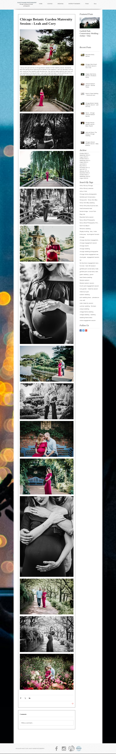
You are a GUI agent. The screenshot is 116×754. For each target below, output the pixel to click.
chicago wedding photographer (89, 251)
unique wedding (84, 309)
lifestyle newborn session (87, 283)
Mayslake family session (87, 217)
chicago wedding (85, 248)
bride (95, 231)
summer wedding (85, 306)
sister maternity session (86, 303)
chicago (82, 237)
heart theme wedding (86, 277)
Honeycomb (83, 200)
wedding (93, 314)
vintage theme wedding (86, 312)
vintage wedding (84, 314)
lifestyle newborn (84, 280)
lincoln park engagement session (89, 286)
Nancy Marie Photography (87, 220)
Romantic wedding (85, 228)
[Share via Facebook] (21, 698)
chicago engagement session (88, 243)
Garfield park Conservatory (87, 197)
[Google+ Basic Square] (86, 330)
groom (91, 274)
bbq (91, 231)
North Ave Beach (84, 226)
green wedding (84, 274)
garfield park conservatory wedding (90, 271)
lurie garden (83, 289)
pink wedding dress (85, 297)
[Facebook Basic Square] (81, 330)
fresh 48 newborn (91, 266)
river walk (82, 300)
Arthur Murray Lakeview (86, 188)
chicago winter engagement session (90, 254)
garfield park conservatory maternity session (90, 269)
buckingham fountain (93, 234)
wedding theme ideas (86, 317)
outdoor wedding (85, 294)
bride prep (83, 234)
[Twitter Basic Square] (83, 330)
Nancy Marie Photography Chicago (90, 223)
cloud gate (83, 257)
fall (80, 260)
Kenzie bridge (84, 211)
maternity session (93, 289)
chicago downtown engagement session (90, 240)
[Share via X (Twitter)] (25, 698)
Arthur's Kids (83, 191)
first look (82, 266)
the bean (93, 306)
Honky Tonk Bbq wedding (87, 203)
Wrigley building (84, 231)
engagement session (93, 257)
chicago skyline (84, 246)
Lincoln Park (92, 211)
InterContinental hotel (86, 208)
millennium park (84, 292)
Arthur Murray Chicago (86, 185)
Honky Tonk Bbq (92, 200)
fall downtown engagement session (90, 263)
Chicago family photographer (88, 194)
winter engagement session (88, 320)
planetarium (95, 297)
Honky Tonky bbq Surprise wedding (90, 205)
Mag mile (82, 214)
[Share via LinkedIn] (29, 698)
